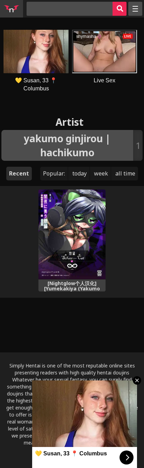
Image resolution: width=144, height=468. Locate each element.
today (79, 173)
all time (125, 173)
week (101, 173)
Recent (19, 173)
